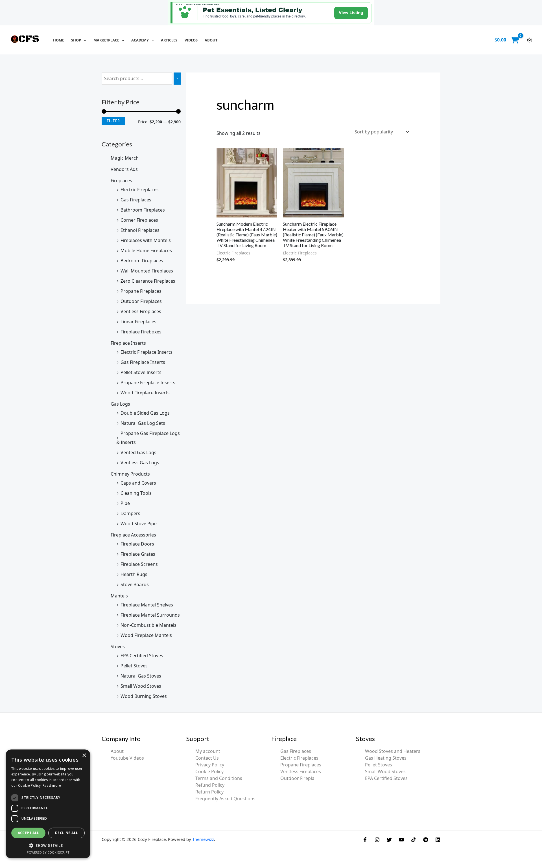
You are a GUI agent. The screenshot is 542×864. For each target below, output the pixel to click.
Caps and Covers (138, 483)
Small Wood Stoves (141, 686)
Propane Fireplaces (141, 291)
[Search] (177, 78)
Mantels (119, 596)
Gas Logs (120, 404)
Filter (113, 121)
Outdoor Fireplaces (141, 301)
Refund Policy (209, 785)
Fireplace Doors (137, 544)
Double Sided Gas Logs (145, 413)
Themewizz (203, 839)
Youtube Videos (127, 758)
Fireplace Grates (138, 554)
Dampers (130, 513)
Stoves (118, 646)
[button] (83, 40)
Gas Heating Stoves (385, 758)
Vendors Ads (124, 169)
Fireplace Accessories (133, 535)
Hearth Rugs (134, 574)
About (117, 751)
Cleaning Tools (136, 493)
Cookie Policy (209, 771)
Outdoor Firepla (297, 778)
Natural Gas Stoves (141, 676)
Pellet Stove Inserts (141, 372)
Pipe (125, 503)
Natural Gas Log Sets (143, 423)
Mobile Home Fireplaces (146, 250)
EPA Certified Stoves (142, 655)
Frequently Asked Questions (225, 798)
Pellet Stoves (134, 666)
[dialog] (48, 803)
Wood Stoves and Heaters (392, 751)
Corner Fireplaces (139, 220)
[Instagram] (377, 839)
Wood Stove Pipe (139, 523)
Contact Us (207, 758)
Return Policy (209, 792)
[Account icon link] (529, 40)
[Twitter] (389, 839)
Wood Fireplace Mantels (146, 635)
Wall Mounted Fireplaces (147, 271)
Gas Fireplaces (136, 200)
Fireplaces (121, 180)
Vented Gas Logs (138, 452)
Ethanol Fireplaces (140, 230)
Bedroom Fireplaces (142, 261)
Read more (52, 785)
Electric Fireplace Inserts (146, 352)
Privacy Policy (209, 765)
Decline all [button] (66, 832)
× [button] (84, 755)
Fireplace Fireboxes (141, 332)
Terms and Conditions (218, 778)
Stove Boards (135, 584)
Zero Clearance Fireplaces (148, 281)
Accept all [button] (28, 832)
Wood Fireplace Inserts (145, 393)
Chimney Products (130, 474)
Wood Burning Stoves (144, 696)
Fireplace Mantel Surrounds (150, 615)
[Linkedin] (437, 839)
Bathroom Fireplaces (143, 210)
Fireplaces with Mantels (146, 240)
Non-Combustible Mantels (148, 625)
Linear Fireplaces (138, 321)
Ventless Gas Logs (140, 463)
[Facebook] (365, 839)
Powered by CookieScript (48, 852)
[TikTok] (413, 839)
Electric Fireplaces (140, 189)
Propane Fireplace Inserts (148, 382)
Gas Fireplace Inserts (143, 362)
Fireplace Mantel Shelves (147, 605)
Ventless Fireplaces (141, 311)
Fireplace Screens (139, 564)
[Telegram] (425, 839)
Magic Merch (125, 158)
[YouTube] (401, 839)
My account (207, 751)
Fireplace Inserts (128, 343)
